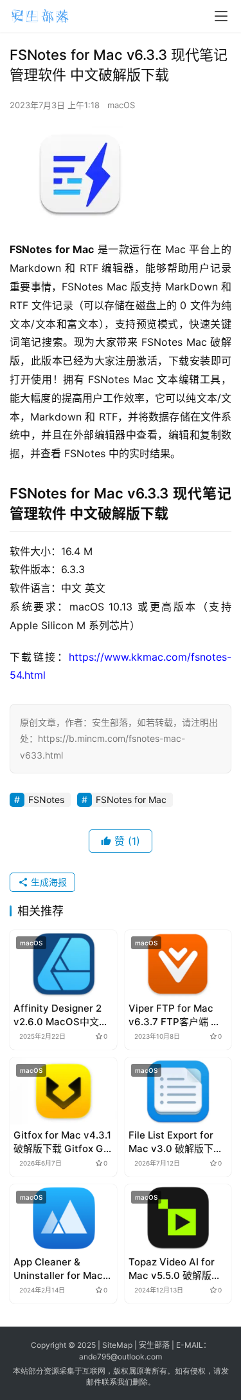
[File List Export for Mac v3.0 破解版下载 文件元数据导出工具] (178, 1090)
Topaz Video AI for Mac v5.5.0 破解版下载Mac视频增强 (175, 1269)
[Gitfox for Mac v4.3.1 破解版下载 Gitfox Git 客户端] (63, 1090)
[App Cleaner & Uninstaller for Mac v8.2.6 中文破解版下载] (63, 1217)
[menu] (221, 16)
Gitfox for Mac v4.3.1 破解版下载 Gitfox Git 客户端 (62, 1142)
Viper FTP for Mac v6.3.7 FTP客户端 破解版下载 (174, 1015)
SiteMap (117, 1345)
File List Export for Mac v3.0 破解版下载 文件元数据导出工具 (176, 1142)
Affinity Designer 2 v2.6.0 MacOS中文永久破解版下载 (61, 1015)
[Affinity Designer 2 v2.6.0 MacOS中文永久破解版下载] (63, 963)
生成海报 (47, 881)
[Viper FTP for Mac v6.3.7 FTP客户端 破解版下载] (178, 963)
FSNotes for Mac (131, 799)
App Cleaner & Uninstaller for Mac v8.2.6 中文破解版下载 (62, 1269)
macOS (121, 105)
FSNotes (46, 799)
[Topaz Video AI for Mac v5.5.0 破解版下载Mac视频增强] (178, 1217)
